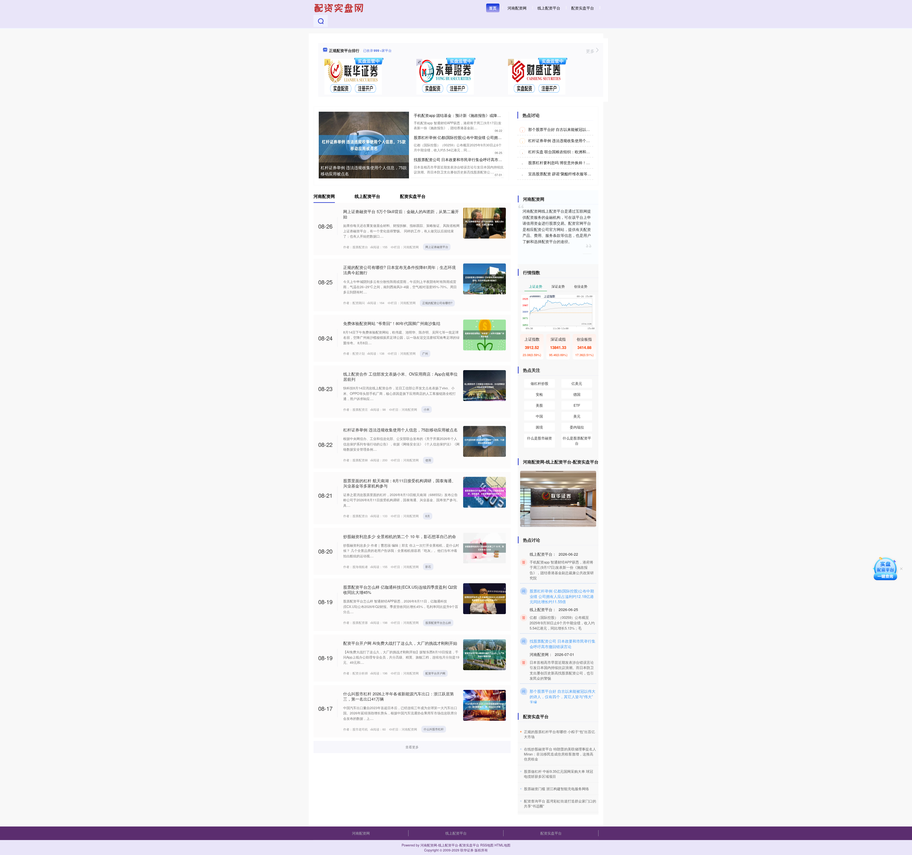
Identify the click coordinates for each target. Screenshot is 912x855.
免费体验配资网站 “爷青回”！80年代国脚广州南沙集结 (391, 323)
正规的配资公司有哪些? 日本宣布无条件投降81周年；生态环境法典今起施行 (399, 269)
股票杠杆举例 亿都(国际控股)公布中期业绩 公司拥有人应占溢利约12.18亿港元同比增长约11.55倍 (496, 137)
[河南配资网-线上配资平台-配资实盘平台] (339, 7)
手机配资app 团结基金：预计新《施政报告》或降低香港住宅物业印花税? (475, 115)
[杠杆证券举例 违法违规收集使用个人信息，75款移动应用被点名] (364, 144)
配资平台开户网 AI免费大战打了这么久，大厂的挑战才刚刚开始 (400, 643)
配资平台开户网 (435, 673)
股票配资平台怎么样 (438, 623)
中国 (539, 416)
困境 (539, 427)
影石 (428, 566)
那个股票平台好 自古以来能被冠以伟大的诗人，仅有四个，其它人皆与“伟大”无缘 (562, 681)
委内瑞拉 (577, 427)
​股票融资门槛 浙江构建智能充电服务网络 (556, 788)
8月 (427, 516)
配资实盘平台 (582, 8)
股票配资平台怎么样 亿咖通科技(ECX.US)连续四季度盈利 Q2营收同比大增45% (400, 589)
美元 (576, 416)
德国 (576, 394)
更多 (591, 51)
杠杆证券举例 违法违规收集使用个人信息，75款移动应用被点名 (364, 170)
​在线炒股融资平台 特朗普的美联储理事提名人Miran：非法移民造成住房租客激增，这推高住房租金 (560, 753)
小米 (426, 409)
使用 (428, 460)
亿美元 (576, 383)
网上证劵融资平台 (436, 247)
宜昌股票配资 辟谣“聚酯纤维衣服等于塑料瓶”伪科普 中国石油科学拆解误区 (591, 174)
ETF (577, 405)
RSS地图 (487, 845)
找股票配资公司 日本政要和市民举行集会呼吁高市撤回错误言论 (467, 159)
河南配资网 (517, 8)
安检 (539, 394)
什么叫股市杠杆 (434, 729)
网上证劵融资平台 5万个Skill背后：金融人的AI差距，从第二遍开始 (401, 214)
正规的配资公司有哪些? (437, 303)
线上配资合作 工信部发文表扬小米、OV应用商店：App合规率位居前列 (400, 376)
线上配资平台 (548, 8)
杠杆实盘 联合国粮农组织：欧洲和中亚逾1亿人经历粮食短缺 (579, 151)
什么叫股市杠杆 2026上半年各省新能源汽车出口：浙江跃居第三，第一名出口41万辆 (398, 696)
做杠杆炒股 (539, 383)
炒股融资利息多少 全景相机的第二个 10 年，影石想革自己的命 (399, 536)
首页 (493, 8)
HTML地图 (502, 845)
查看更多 (412, 747)
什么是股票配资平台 (577, 440)
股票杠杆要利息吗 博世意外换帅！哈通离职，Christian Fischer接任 (584, 162)
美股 (539, 405)
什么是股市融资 (539, 437)
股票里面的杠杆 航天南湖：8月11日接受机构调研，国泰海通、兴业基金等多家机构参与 (399, 483)
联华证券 (467, 850)
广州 (425, 353)
